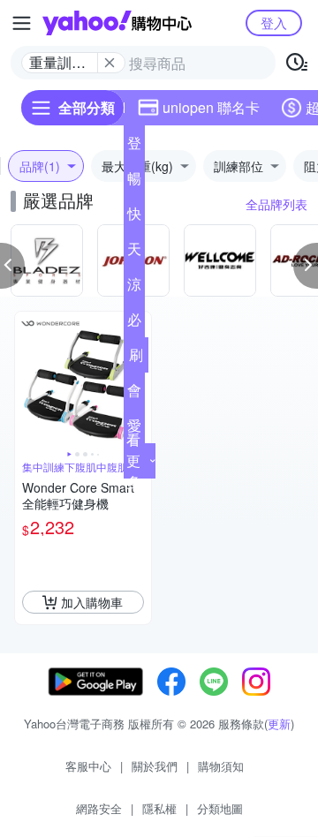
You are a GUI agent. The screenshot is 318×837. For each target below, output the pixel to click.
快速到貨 (134, 217)
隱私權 (159, 808)
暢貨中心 (134, 182)
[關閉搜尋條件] (109, 63)
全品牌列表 (276, 204)
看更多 (133, 460)
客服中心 (88, 766)
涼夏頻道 (134, 288)
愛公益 (134, 429)
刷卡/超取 (136, 358)
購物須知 (221, 766)
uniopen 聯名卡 (211, 107)
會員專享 (134, 394)
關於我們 (155, 766)
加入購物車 (92, 602)
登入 (274, 22)
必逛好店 (134, 323)
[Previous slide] (26, 380)
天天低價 (134, 252)
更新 (279, 723)
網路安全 (99, 808)
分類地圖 (220, 808)
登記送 (134, 146)
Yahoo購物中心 (117, 23)
